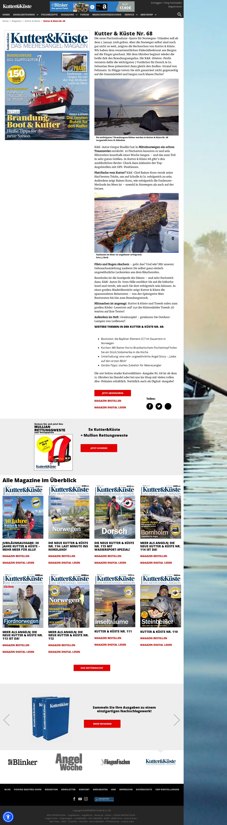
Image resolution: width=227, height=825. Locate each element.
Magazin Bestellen (107, 400)
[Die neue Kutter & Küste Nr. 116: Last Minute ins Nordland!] (68, 511)
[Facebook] (75, 798)
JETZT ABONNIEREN (112, 393)
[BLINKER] (17, 6)
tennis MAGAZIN (97, 821)
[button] (8, 817)
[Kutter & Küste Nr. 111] (114, 600)
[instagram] (86, 798)
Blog (7, 789)
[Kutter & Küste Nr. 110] (160, 600)
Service (129, 14)
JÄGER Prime (116, 818)
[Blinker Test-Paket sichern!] (92, 6)
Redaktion (51, 789)
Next (177, 719)
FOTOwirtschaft (112, 821)
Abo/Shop (146, 14)
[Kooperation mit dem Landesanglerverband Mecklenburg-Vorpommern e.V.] (104, 799)
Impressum (126, 789)
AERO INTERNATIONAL (56, 815)
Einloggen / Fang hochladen (166, 2)
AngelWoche (87, 815)
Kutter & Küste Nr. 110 (159, 632)
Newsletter (68, 789)
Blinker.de (99, 815)
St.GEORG (72, 821)
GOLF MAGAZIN (95, 818)
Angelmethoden (24, 14)
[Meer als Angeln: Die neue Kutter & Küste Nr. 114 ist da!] (160, 511)
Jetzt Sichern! (99, 448)
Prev (6, 719)
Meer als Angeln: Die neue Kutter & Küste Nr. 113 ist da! (22, 635)
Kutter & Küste (32, 21)
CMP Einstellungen (167, 789)
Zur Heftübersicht (92, 667)
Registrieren (175, 6)
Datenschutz (144, 789)
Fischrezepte (49, 14)
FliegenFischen (51, 818)
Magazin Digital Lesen (110, 407)
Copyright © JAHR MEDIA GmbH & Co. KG (92, 810)
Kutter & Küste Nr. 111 (113, 631)
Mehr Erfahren (102, 723)
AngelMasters (74, 815)
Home (6, 14)
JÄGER (106, 818)
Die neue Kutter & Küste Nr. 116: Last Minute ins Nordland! (68, 546)
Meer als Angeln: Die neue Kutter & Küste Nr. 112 (68, 635)
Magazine (67, 14)
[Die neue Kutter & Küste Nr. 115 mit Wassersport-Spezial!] (114, 511)
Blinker (108, 815)
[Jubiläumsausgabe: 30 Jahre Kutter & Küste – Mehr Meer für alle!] (22, 511)
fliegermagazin (66, 818)
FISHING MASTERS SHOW (28, 789)
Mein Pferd (54, 821)
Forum (84, 14)
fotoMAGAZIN (80, 818)
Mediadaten (100, 789)
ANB (113, 789)
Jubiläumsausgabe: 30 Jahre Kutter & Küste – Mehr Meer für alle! (21, 546)
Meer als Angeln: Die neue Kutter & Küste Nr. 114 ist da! (160, 546)
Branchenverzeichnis (106, 14)
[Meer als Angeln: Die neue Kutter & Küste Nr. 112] (68, 600)
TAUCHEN (83, 821)
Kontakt (84, 789)
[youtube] (81, 798)
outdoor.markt (127, 821)
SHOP (63, 821)
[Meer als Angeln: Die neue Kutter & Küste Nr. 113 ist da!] (22, 600)
